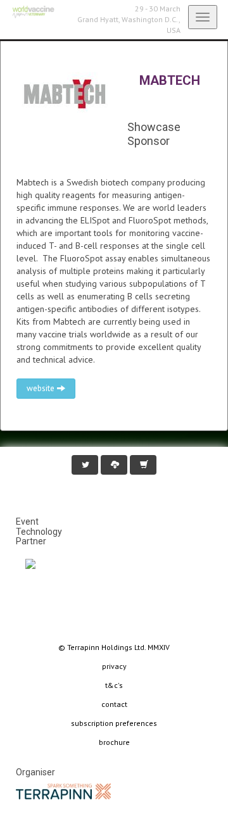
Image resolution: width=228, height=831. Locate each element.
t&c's (114, 685)
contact (114, 704)
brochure (114, 742)
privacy (114, 666)
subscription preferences (114, 723)
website (42, 388)
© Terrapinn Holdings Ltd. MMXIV (114, 647)
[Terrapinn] (63, 791)
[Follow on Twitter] (85, 465)
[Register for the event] (143, 465)
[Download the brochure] (114, 465)
